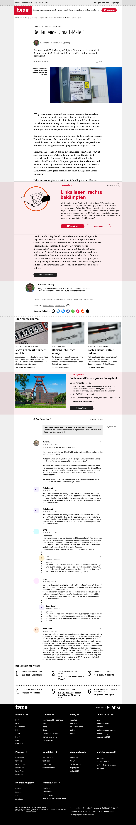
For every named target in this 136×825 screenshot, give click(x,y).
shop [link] (35, 3)
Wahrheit (19, 744)
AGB (101, 811)
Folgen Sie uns (101, 707)
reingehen (19, 774)
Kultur (17, 730)
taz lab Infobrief (48, 768)
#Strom (69, 299)
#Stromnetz (78, 299)
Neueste (93, 420)
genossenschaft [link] (103, 3)
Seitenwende (108, 811)
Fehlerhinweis (60, 306)
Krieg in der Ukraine (50, 733)
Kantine (18, 792)
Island (44, 727)
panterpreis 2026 (103, 737)
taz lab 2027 (74, 771)
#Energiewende (47, 299)
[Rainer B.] (36, 443)
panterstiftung (102, 733)
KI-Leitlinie (115, 808)
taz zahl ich (101, 727)
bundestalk (19, 757)
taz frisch (46, 761)
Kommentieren (48, 306)
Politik (17, 720)
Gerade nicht (111, 185)
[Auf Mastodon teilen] (58, 311)
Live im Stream (75, 764)
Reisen (18, 789)
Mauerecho (19, 768)
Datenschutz (83, 811)
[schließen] (118, 185)
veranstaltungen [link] (26, 3)
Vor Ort (72, 761)
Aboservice (47, 791)
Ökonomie (33, 18)
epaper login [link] (115, 3)
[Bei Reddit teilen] (82, 311)
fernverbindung (21, 761)
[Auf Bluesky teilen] (63, 311)
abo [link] (95, 3)
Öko (26, 18)
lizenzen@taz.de (31, 811)
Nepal (44, 730)
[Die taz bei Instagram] (119, 708)
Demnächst (74, 757)
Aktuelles (73, 720)
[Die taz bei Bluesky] (114, 708)
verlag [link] (17, 3)
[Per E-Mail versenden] (53, 311)
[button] (119, 10)
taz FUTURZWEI (103, 761)
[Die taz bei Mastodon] (109, 708)
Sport (17, 733)
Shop (17, 796)
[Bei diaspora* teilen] (77, 311)
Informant (74, 811)
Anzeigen (19, 799)
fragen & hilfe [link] (43, 3)
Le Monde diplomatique (106, 765)
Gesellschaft (20, 727)
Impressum (93, 811)
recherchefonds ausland (106, 730)
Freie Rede (19, 771)
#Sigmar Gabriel (59, 299)
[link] (45, 10)
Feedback (46, 788)
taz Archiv (101, 768)
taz (21, 707)
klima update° (20, 764)
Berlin (17, 737)
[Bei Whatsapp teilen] (73, 311)
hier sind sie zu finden (58, 432)
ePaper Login (47, 795)
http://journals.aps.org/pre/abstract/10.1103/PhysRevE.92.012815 (68, 549)
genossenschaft (103, 723)
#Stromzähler (88, 299)
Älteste (100, 420)
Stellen (72, 730)
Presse (72, 733)
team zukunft (47, 757)
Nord (17, 740)
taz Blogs (100, 758)
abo (98, 720)
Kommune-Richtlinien (101, 808)
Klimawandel (47, 740)
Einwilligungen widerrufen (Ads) (82, 815)
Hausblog (73, 723)
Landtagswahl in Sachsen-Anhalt (52, 722)
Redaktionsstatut (85, 808)
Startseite (18, 18)
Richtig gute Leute (49, 737)
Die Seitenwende (76, 727)
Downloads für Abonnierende (54, 798)
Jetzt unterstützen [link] (45, 275)
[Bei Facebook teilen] (68, 311)
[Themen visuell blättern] (98, 10)
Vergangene (74, 768)
